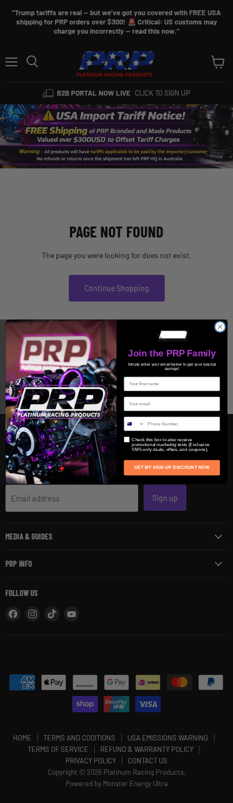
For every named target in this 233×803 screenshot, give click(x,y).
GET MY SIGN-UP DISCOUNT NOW (171, 467)
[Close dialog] (220, 326)
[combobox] (134, 423)
